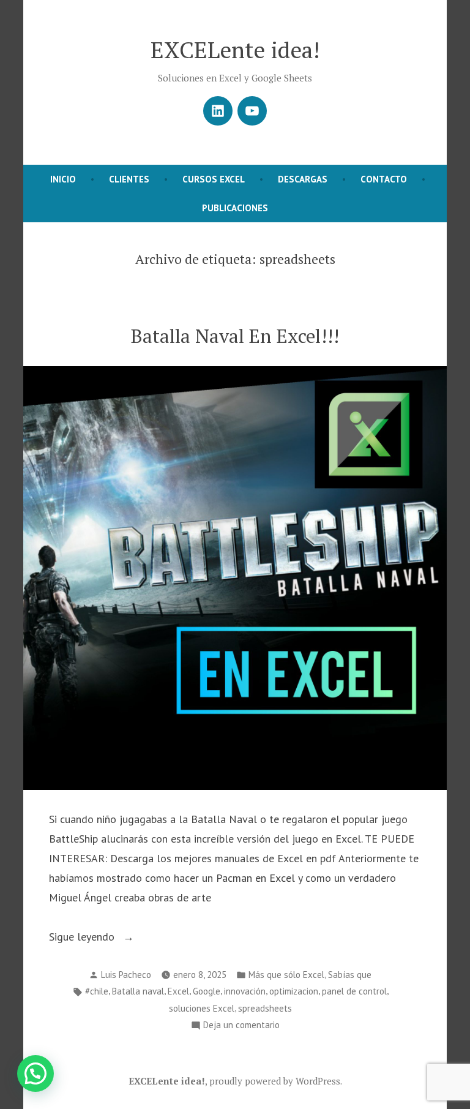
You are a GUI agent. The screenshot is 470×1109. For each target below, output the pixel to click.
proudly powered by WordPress (274, 1081)
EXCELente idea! (235, 49)
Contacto (383, 179)
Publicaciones (235, 208)
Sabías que (349, 974)
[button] (35, 1073)
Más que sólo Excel (286, 974)
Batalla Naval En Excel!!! (235, 335)
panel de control (354, 991)
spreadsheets (265, 1008)
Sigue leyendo (103, 938)
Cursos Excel (213, 179)
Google (206, 991)
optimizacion (293, 991)
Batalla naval (138, 991)
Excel (178, 991)
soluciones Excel (201, 1008)
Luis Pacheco (126, 974)
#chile (96, 991)
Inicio (63, 179)
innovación (245, 991)
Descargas (302, 179)
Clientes (129, 179)
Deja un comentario (241, 1026)
